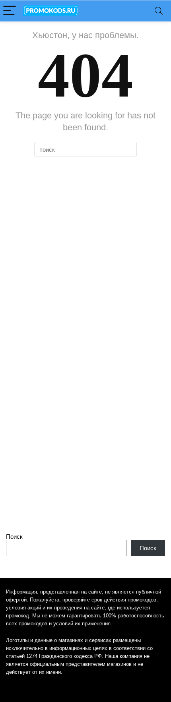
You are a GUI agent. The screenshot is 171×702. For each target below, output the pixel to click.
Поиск (14, 536)
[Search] (158, 10)
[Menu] (9, 10)
